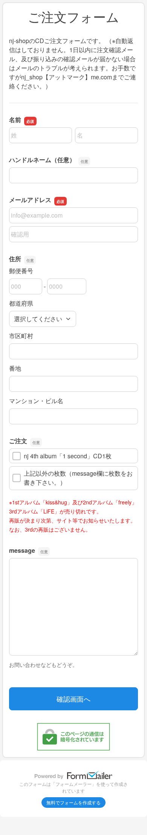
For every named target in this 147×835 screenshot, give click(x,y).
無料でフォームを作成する (73, 802)
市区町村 (21, 335)
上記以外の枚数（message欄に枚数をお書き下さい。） (78, 478)
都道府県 (21, 303)
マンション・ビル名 (36, 400)
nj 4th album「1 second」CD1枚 (68, 456)
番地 (15, 368)
